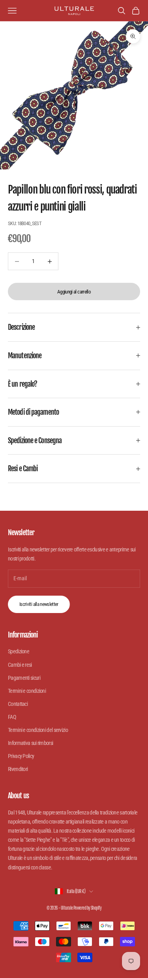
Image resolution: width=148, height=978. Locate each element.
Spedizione (18, 651)
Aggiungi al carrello (74, 292)
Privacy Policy (21, 756)
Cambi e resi (20, 665)
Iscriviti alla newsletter (38, 604)
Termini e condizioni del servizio (38, 730)
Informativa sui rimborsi (30, 743)
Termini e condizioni (27, 691)
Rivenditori (18, 769)
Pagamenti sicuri (24, 678)
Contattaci (18, 704)
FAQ (12, 717)
